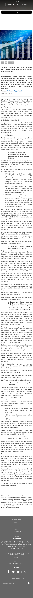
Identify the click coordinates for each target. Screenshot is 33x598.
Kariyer (17, 534)
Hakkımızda (16, 524)
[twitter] (13, 572)
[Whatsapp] (6, 62)
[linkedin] (24, 572)
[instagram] (18, 572)
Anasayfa (16, 522)
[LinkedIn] (2, 62)
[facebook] (8, 572)
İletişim (16, 536)
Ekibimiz (16, 527)
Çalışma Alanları (16, 531)
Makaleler (16, 529)
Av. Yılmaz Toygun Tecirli (14, 91)
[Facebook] (9, 62)
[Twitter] (12, 62)
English (17, 1)
